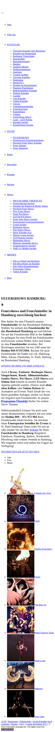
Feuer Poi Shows (21, 214)
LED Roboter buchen (23, 238)
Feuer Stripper (19, 145)
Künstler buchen (20, 122)
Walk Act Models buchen (24, 248)
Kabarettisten (19, 112)
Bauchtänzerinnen (21, 61)
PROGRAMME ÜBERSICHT (27, 201)
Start (9, 24)
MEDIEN (11, 255)
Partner (14, 724)
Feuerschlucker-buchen (23, 203)
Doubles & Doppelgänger (25, 85)
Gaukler (16, 96)
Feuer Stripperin (20, 148)
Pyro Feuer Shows (21, 211)
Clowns (16, 104)
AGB (3, 721)
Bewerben (12, 164)
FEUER (11, 131)
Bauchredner (19, 59)
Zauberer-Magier (21, 67)
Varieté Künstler (20, 101)
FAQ (21, 724)
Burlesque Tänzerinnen (23, 56)
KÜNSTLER (13, 44)
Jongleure (17, 72)
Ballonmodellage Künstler (25, 90)
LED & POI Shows (22, 216)
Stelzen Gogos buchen (23, 235)
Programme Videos (22, 269)
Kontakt (11, 174)
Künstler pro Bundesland (24, 53)
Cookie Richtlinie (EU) (36, 724)
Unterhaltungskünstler (23, 106)
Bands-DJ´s (18, 82)
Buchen (10, 184)
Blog (9, 278)
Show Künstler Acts (22, 232)
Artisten (16, 114)
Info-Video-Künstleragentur (26, 266)
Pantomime (18, 80)
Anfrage (33, 429)
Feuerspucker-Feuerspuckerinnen (28, 140)
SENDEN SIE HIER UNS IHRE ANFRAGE (22, 366)
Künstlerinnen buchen (23, 125)
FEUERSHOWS (21, 137)
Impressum (13, 721)
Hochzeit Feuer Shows (23, 209)
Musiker (17, 64)
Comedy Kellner (20, 74)
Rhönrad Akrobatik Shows (25, 243)
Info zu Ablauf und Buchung (26, 261)
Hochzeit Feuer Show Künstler (27, 143)
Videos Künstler (20, 271)
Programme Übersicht (14, 401)
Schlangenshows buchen (24, 246)
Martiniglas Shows (21, 240)
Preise (10, 154)
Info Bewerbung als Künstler (26, 263)
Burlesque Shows (21, 227)
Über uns (11, 34)
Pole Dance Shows (22, 230)
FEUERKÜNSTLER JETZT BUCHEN (20, 451)
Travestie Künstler (21, 77)
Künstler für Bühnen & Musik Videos (30, 206)
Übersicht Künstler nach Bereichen (29, 51)
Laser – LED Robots (22, 119)
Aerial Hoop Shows (22, 117)
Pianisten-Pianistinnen (23, 88)
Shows (10, 194)
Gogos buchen (19, 224)
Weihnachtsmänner (22, 69)
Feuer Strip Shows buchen (25, 219)
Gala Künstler (19, 98)
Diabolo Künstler (21, 93)
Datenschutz (25, 721)
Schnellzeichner (20, 109)
